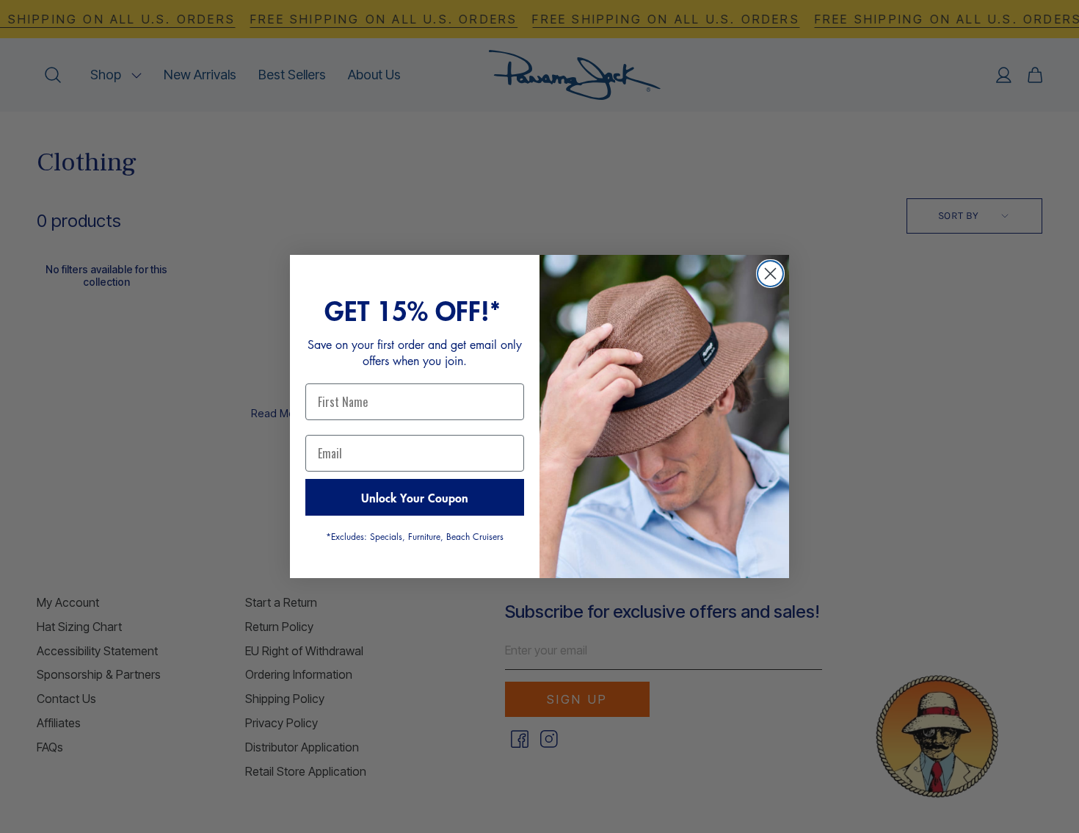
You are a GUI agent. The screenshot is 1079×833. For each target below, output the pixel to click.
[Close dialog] (770, 273)
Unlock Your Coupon (414, 497)
